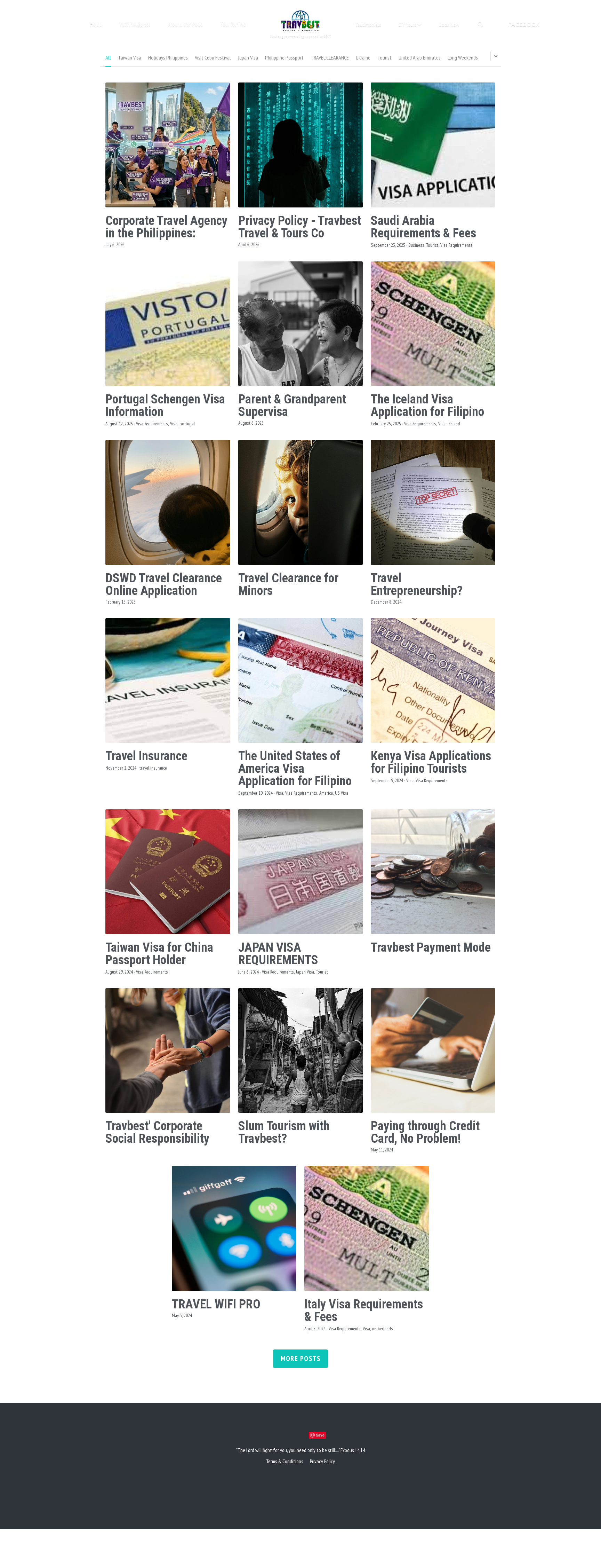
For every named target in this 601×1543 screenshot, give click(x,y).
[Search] (480, 24)
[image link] (300, 20)
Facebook (524, 25)
